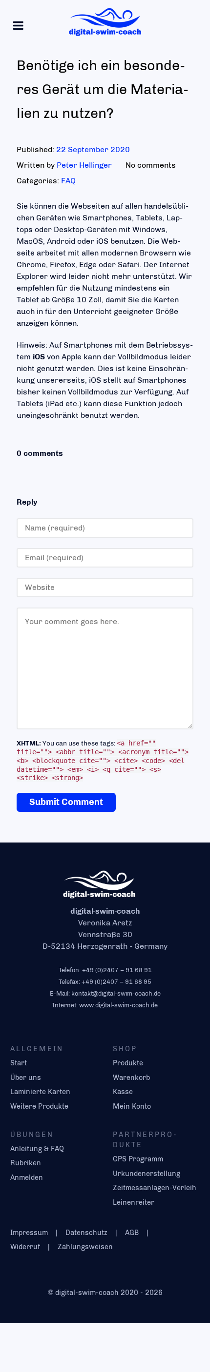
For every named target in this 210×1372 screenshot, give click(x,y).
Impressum (29, 1232)
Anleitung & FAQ (37, 1148)
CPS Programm (138, 1159)
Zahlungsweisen (85, 1246)
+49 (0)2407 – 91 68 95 (116, 981)
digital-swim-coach (88, 1292)
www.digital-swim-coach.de (118, 1005)
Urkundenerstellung (146, 1173)
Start (18, 1062)
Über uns (25, 1077)
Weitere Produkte (39, 1106)
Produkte (128, 1062)
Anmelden (26, 1177)
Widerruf (25, 1246)
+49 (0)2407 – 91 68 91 (117, 970)
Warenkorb (131, 1077)
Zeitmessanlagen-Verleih (154, 1187)
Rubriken (25, 1162)
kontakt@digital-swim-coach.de (116, 993)
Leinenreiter (133, 1202)
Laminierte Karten (40, 1091)
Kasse (123, 1091)
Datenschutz (86, 1232)
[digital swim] (105, 21)
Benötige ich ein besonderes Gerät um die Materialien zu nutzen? (103, 89)
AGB (132, 1232)
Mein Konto (132, 1106)
